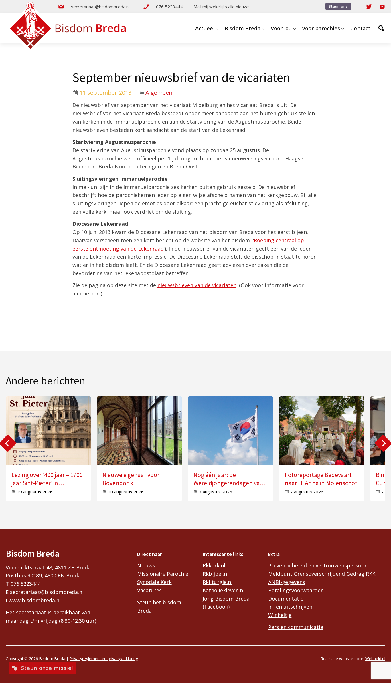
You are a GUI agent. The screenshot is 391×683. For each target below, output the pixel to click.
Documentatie (285, 598)
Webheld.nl (375, 658)
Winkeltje (279, 614)
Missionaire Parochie (162, 573)
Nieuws (146, 565)
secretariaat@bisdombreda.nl (100, 6)
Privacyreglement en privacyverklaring (104, 658)
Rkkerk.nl (214, 565)
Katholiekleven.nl (223, 590)
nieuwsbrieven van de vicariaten (196, 285)
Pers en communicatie (295, 627)
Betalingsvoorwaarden (296, 590)
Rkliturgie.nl (217, 582)
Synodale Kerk (154, 582)
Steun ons (338, 6)
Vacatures (149, 590)
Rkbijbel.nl (215, 573)
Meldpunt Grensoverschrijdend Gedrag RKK (321, 573)
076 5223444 (169, 6)
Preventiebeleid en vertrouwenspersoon (318, 565)
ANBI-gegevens (286, 582)
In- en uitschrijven (290, 606)
